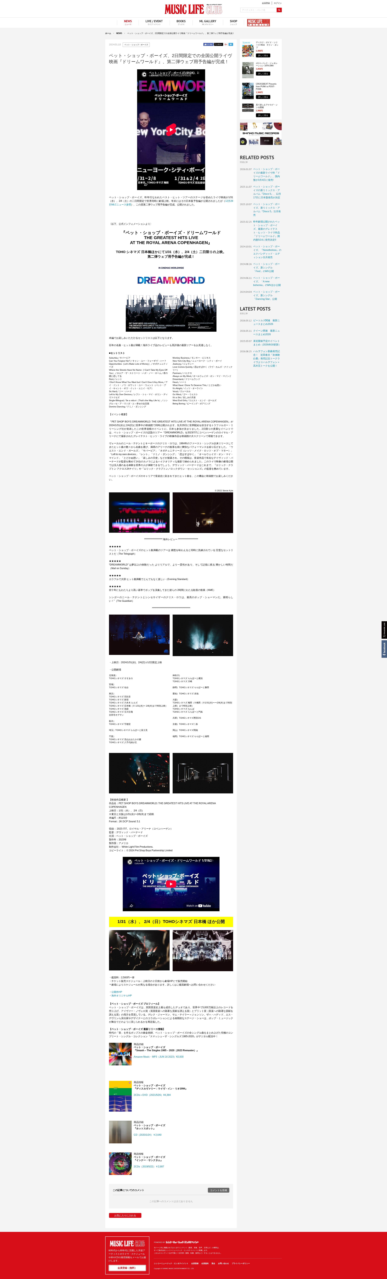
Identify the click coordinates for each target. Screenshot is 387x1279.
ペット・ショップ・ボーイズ (136, 45)
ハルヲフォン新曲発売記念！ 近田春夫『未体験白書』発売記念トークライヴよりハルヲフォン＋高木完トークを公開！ (266, 358)
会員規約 (205, 1263)
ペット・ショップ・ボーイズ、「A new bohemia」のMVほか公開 (267, 281)
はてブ (231, 44)
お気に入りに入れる (125, 1215)
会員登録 (194, 1263)
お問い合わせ (223, 1263)
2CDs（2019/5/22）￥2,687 (149, 1166)
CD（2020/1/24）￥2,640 (147, 1135)
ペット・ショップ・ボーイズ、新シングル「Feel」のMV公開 (266, 267)
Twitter (218, 44)
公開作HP (116, 992)
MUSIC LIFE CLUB (193, 9)
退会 (213, 1263)
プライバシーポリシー (241, 1263)
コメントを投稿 (218, 1190)
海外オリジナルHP (121, 995)
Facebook (384, 649)
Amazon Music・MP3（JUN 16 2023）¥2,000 (159, 1056)
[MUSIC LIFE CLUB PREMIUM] (257, 23)
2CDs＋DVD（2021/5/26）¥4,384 (152, 1095)
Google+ (226, 44)
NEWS (119, 33)
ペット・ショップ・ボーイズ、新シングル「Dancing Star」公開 (266, 295)
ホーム (108, 33)
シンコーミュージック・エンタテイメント (182, 1242)
